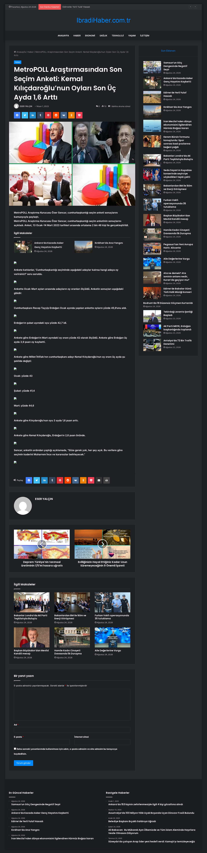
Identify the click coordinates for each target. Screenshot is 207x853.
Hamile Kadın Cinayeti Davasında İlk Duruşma (68, 652)
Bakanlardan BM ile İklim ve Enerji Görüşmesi (70, 617)
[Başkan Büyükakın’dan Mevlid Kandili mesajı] (31, 637)
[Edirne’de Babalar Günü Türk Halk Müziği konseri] (152, 293)
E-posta (19, 737)
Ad (16, 724)
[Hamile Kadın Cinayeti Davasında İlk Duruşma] (72, 637)
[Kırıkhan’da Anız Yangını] (83, 247)
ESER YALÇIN (26, 106)
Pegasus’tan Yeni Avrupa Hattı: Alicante (178, 246)
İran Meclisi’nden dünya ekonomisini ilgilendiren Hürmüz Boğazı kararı (177, 125)
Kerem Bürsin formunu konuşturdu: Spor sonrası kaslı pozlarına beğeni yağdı (176, 142)
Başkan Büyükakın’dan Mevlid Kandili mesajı (31, 652)
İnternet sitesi (81, 737)
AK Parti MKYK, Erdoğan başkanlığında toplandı (177, 328)
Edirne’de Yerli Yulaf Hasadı (76, 6)
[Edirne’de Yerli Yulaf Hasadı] (152, 97)
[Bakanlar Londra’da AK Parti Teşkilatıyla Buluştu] (31, 602)
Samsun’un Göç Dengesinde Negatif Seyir (175, 66)
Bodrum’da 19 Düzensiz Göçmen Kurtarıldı (168, 303)
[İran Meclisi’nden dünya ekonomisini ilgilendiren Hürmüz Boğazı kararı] (152, 126)
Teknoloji (118, 35)
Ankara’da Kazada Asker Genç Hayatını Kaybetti (178, 80)
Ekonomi (90, 35)
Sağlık (103, 35)
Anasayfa (63, 35)
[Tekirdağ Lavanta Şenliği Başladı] (152, 316)
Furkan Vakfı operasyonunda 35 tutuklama (112, 617)
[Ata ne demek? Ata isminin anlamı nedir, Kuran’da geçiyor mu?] (152, 278)
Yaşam (132, 35)
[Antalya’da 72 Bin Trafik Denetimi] (152, 345)
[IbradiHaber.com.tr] (103, 20)
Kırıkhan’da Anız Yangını (109, 243)
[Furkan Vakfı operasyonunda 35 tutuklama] (112, 602)
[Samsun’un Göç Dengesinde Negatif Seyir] (152, 67)
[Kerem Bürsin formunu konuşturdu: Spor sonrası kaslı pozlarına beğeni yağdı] (152, 141)
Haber (77, 35)
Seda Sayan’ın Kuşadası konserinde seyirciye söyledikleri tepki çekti (177, 174)
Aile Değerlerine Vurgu (108, 650)
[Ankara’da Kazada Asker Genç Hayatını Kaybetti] (23, 247)
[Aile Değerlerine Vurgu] (112, 637)
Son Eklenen (168, 50)
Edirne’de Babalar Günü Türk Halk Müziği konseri (177, 290)
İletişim (144, 35)
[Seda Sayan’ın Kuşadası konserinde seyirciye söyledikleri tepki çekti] (152, 175)
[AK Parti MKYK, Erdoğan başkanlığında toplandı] (152, 331)
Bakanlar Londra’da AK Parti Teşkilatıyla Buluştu (30, 617)
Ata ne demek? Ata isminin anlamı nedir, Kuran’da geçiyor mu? (176, 277)
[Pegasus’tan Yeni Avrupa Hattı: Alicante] (152, 249)
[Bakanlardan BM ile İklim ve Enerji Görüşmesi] (72, 602)
